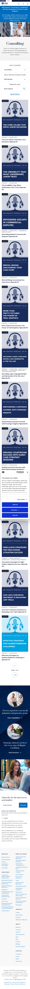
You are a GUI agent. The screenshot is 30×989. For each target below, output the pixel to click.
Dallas (17, 959)
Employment (19, 892)
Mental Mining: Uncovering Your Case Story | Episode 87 (13, 281)
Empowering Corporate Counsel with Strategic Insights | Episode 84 (15, 423)
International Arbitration (19, 889)
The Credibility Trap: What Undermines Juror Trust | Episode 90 (14, 187)
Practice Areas (21, 854)
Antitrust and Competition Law (20, 864)
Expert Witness (5, 857)
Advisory (4, 862)
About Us (18, 927)
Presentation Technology (5, 864)
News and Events (20, 934)
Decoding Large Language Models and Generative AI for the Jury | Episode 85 (14, 376)
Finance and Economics (19, 877)
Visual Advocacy (14, 558)
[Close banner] (27, 472)
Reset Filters (15, 94)
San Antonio (19, 961)
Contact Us (19, 954)
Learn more (12, 839)
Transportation (5, 910)
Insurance (4, 899)
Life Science (5, 901)
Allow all (15, 504)
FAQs (17, 937)
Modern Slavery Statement (17, 984)
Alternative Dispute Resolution (21, 861)
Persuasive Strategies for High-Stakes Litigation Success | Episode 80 (14, 564)
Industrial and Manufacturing (5, 895)
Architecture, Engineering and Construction (6, 876)
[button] (23, 4)
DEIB (17, 939)
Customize (14, 510)
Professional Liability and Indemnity (21, 901)
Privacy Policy (8, 982)
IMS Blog (18, 944)
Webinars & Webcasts (21, 919)
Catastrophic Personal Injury (21, 868)
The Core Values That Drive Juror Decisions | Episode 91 (14, 141)
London (18, 956)
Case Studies (19, 915)
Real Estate (19, 905)
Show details (21, 499)
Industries (5, 872)
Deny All (15, 515)
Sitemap (7, 984)
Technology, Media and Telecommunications (13, 371)
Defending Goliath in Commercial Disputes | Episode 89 (14, 235)
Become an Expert (20, 946)
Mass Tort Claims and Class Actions (21, 894)
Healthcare (5, 889)
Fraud (17, 880)
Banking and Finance (7, 880)
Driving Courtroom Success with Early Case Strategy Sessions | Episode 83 (13, 469)
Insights (19, 909)
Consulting (13, 137)
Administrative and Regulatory (20, 857)
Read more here (15, 20)
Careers (18, 932)
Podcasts (18, 917)
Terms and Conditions (19, 982)
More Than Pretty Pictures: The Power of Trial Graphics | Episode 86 (15, 327)
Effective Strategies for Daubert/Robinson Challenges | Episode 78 (13, 657)
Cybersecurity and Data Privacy (6, 883)
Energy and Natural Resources (7, 886)
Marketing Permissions (9, 811)
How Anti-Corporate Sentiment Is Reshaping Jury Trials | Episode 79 (14, 611)
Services (5, 854)
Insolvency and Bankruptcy (20, 883)
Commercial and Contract (20, 871)
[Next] (15, 675)
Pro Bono (18, 941)
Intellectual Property (18, 559)
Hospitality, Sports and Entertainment (7, 892)
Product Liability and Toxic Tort (21, 898)
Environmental (19, 874)
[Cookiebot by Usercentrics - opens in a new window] (17, 472)
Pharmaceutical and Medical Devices (7, 904)
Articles (18, 912)
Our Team (18, 929)
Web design (17, 979)
